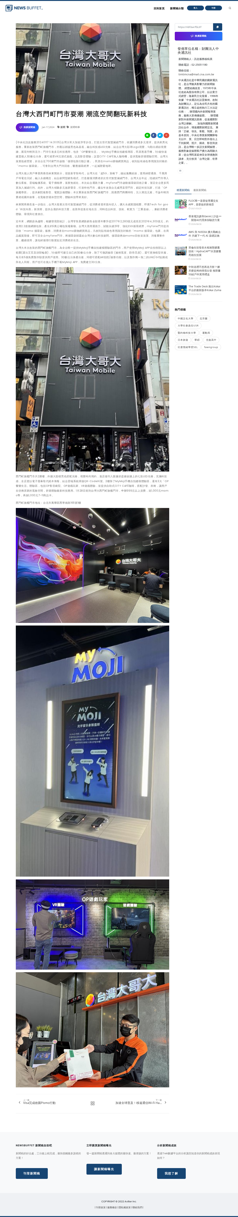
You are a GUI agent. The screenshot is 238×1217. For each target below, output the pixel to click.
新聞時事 (75, 127)
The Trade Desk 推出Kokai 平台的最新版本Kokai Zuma (205, 288)
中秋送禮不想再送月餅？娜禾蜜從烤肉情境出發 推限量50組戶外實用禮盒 (205, 270)
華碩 (197, 339)
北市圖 (204, 318)
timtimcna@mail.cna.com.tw (196, 74)
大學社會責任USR (188, 325)
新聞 (63, 127)
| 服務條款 (112, 1207)
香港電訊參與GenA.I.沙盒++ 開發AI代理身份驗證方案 (205, 218)
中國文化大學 (185, 318)
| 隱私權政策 (124, 1207)
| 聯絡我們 (137, 1207)
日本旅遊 (183, 339)
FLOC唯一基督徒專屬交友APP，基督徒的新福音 (203, 202)
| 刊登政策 (100, 1207)
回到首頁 (159, 8)
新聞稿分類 (177, 8)
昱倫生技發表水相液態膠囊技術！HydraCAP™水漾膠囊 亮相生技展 (205, 251)
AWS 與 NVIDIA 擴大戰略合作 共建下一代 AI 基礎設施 (205, 233)
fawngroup (211, 347)
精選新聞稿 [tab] (183, 190)
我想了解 (171, 1173)
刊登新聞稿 (31, 1173)
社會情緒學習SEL (188, 347)
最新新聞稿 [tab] (199, 190)
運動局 (206, 332)
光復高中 (211, 339)
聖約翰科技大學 (187, 332)
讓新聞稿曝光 (104, 1169)
